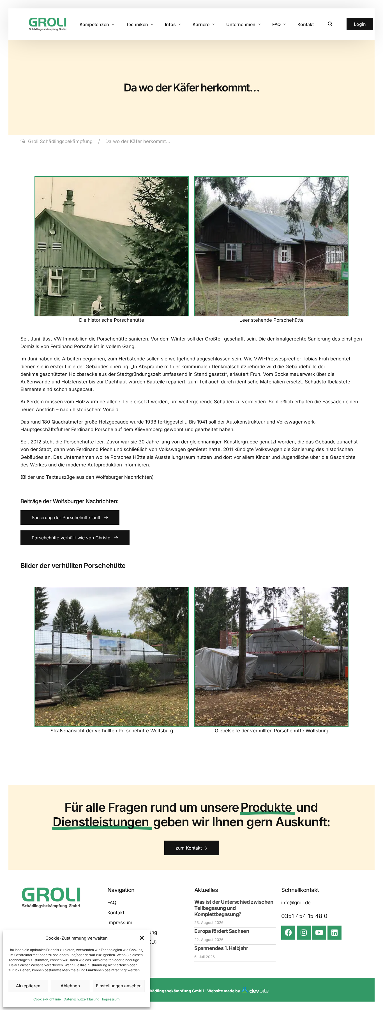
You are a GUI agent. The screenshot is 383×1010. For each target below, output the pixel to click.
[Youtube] (319, 933)
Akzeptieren (28, 985)
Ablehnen (70, 985)
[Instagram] (304, 933)
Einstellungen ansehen (119, 985)
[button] (142, 938)
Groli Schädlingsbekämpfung (60, 141)
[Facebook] (288, 933)
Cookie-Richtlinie (47, 999)
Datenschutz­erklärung (81, 999)
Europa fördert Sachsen (221, 931)
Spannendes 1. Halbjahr (221, 948)
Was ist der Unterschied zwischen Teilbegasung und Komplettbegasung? (233, 908)
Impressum (111, 999)
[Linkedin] (334, 933)
